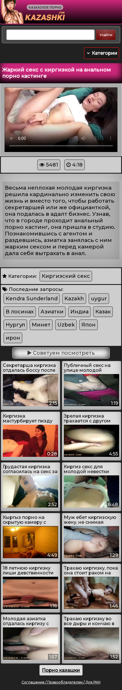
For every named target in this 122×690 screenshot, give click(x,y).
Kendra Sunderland (32, 298)
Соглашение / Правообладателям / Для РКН (61, 682)
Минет (41, 325)
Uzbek (66, 325)
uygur (99, 298)
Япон (88, 325)
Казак (103, 312)
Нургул (15, 325)
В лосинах (20, 312)
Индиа (79, 312)
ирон (13, 338)
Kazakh (74, 298)
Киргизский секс (66, 276)
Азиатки (52, 312)
